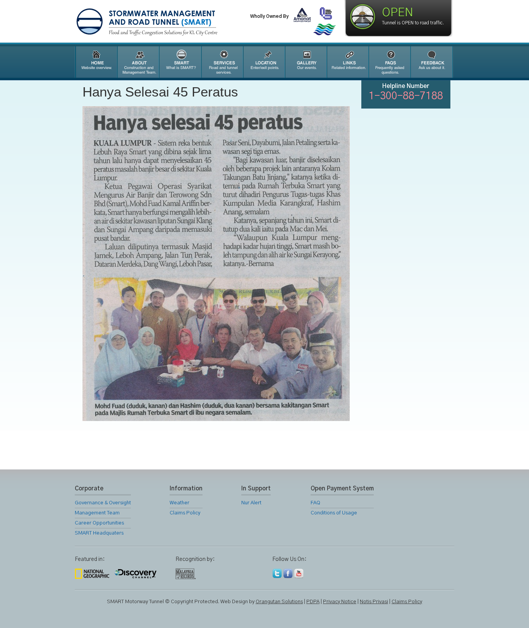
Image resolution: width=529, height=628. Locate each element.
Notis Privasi (374, 601)
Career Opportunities (99, 523)
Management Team (97, 513)
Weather (179, 503)
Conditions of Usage (334, 513)
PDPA (312, 601)
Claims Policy (185, 513)
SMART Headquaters (99, 533)
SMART (180, 62)
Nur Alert (251, 503)
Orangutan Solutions (279, 601)
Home (96, 62)
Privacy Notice (339, 601)
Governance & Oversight (103, 503)
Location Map (264, 62)
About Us (138, 62)
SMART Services (222, 62)
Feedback (431, 62)
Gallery (305, 62)
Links (347, 62)
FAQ (389, 62)
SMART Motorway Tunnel (166, 22)
